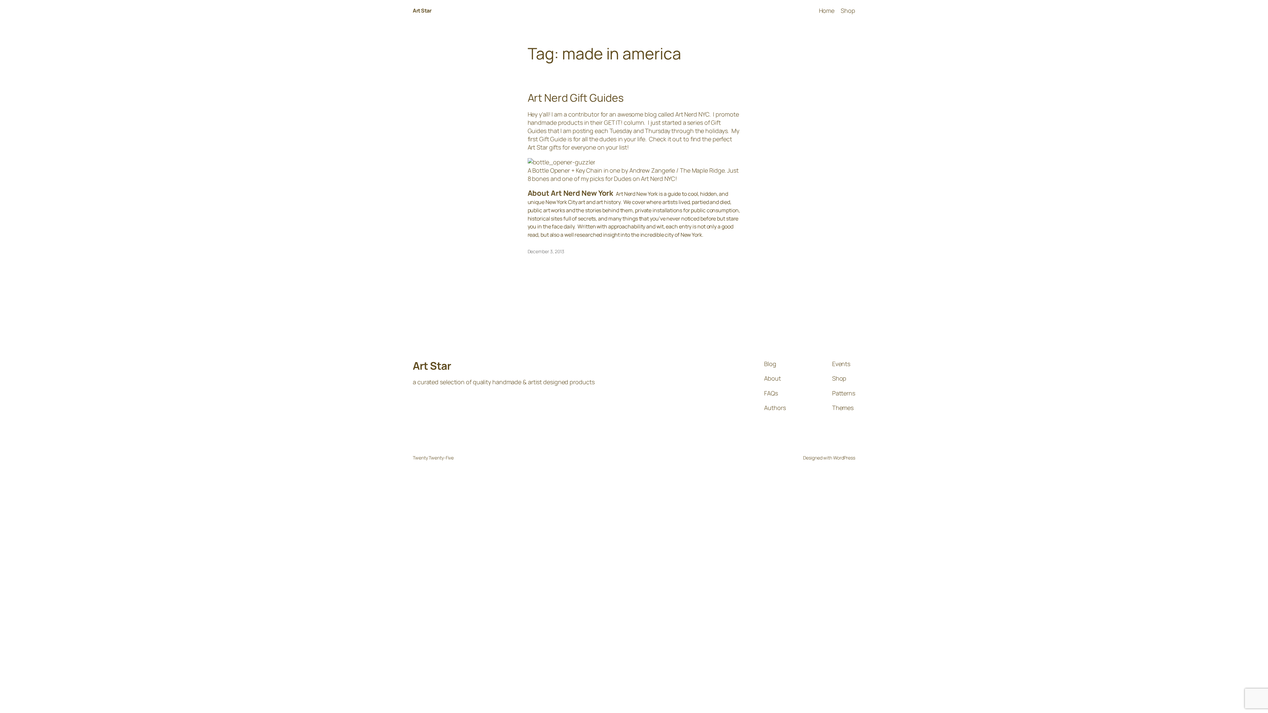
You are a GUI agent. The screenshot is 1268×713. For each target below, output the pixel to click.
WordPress (844, 458)
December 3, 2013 (546, 251)
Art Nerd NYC (692, 114)
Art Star (422, 10)
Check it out (665, 139)
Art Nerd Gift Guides (576, 98)
